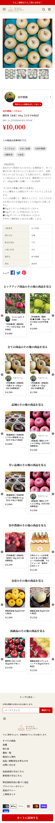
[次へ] (51, 43)
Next (53, 315)
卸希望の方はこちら (12, 775)
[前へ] (4, 43)
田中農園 (7, 110)
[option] (27, 43)
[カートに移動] (49, 9)
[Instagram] (4, 718)
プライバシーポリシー (13, 786)
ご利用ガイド (9, 794)
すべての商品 (9, 740)
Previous (2, 315)
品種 (5, 744)
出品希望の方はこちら (13, 771)
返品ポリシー (9, 790)
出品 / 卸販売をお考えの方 (15, 760)
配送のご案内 (9, 756)
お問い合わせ (9, 764)
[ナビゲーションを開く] (4, 9)
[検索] (43, 9)
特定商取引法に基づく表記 (15, 782)
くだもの (17, 110)
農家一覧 (7, 752)
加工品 (6, 748)
